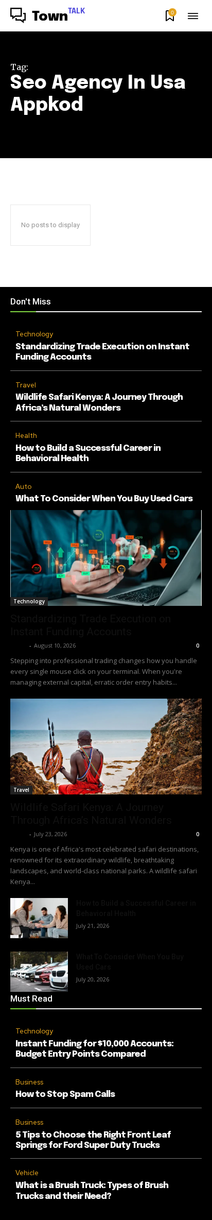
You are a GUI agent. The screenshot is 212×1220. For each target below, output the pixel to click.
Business (29, 1082)
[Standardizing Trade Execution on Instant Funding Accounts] (106, 558)
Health (26, 435)
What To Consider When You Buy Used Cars (103, 499)
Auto (23, 486)
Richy (18, 645)
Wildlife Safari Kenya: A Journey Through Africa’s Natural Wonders (91, 813)
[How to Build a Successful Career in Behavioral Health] (39, 918)
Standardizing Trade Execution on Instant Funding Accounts (90, 625)
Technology (34, 334)
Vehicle (27, 1172)
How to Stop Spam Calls (65, 1094)
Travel (25, 385)
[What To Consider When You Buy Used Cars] (39, 972)
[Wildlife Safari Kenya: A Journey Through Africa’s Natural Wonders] (106, 746)
